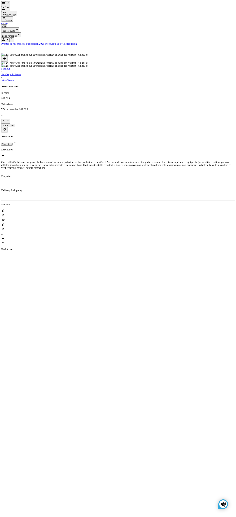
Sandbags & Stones (11, 74)
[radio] (118, 211)
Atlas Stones (7, 80)
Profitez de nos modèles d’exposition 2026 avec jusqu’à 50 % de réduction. (39, 43)
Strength (5, 68)
